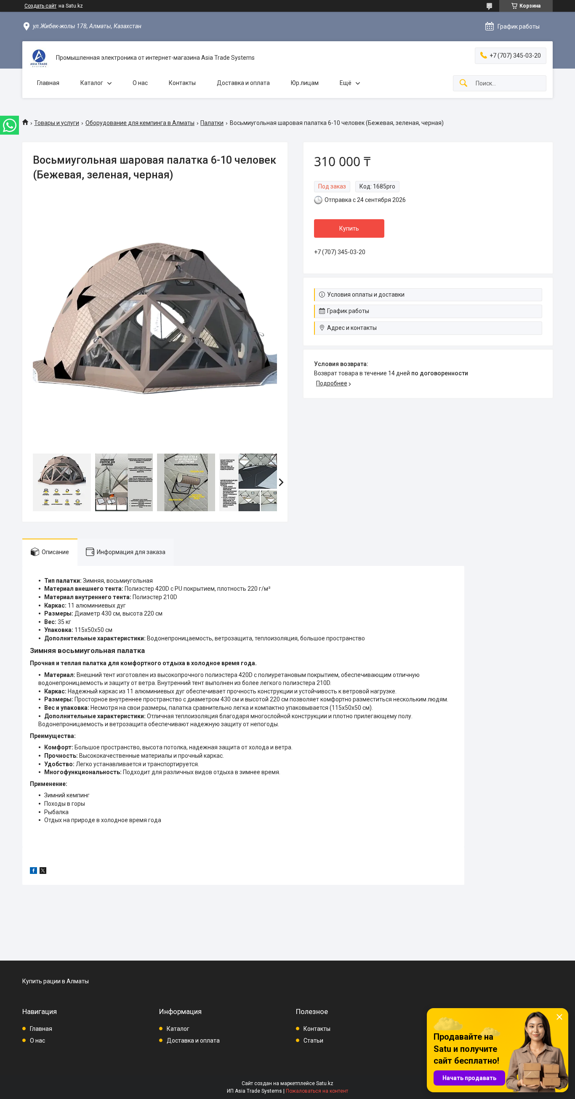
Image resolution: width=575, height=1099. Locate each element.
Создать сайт (40, 6)
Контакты (182, 83)
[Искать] (463, 83)
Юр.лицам (305, 83)
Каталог (91, 83)
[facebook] (33, 871)
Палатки (212, 122)
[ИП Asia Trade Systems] (39, 58)
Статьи (313, 1040)
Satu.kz (324, 1083)
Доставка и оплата (243, 83)
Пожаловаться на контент (317, 1091)
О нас (140, 83)
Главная (48, 83)
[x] (43, 871)
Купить (349, 228)
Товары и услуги (56, 122)
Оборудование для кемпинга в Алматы (139, 122)
